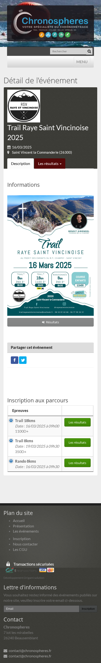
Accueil (19, 520)
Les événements (26, 531)
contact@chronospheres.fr (29, 650)
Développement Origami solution (24, 577)
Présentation (23, 526)
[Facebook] (14, 359)
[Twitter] (23, 359)
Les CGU (20, 549)
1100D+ (37, 426)
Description (20, 163)
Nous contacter (25, 544)
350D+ (37, 446)
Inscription (22, 538)
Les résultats (48, 163)
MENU (82, 61)
